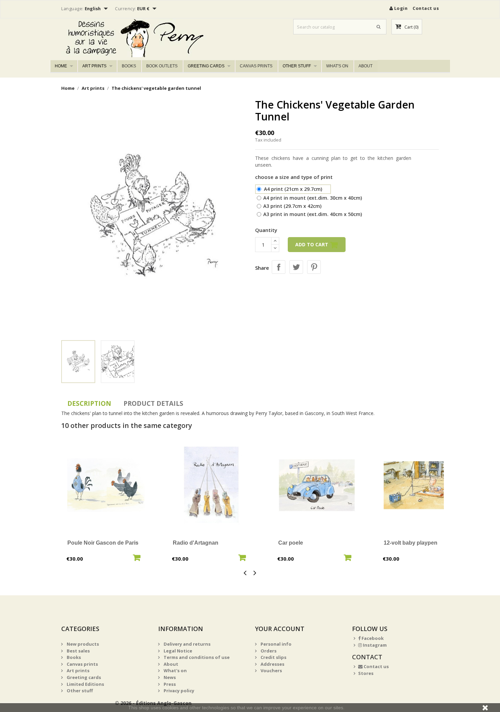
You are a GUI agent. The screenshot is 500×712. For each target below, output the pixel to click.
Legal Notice (177, 651)
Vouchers (271, 670)
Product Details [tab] (153, 403)
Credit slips (273, 657)
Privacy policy (178, 691)
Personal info (275, 644)
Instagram (374, 645)
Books (129, 66)
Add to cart (312, 244)
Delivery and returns (187, 644)
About (365, 66)
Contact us (426, 8)
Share (278, 267)
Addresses (272, 664)
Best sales (78, 651)
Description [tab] (89, 403)
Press (169, 684)
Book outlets (162, 66)
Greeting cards (206, 66)
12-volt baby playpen (410, 543)
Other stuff (297, 66)
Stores (365, 673)
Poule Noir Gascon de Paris (102, 543)
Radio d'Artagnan (195, 543)
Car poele (290, 543)
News (169, 677)
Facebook (372, 638)
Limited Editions (85, 684)
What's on (337, 66)
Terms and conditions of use (196, 657)
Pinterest (314, 267)
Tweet (296, 267)
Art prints (94, 66)
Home (61, 66)
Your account (279, 629)
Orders (268, 651)
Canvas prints (256, 66)
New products (82, 644)
